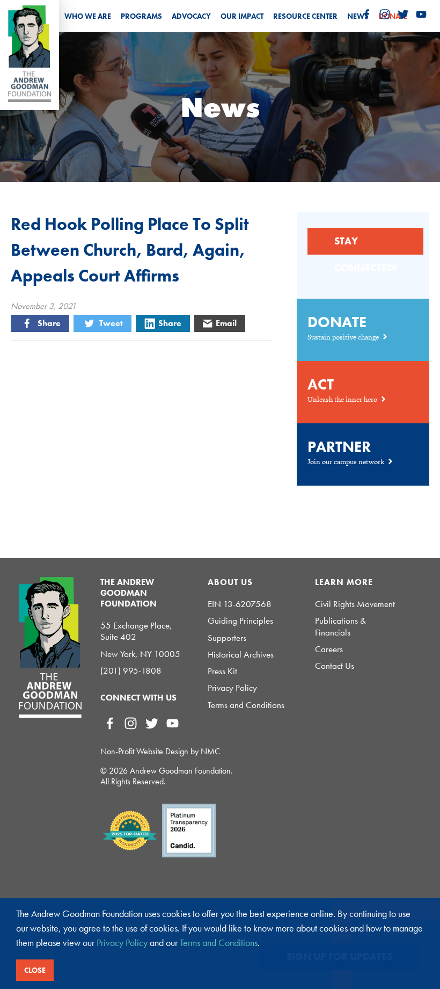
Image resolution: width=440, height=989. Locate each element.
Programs (141, 16)
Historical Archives (241, 654)
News (358, 16)
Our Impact (242, 16)
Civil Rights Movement (355, 604)
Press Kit (222, 671)
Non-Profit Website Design (144, 751)
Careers (329, 649)
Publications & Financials (340, 626)
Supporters (227, 638)
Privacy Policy (232, 688)
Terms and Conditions (246, 705)
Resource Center (305, 16)
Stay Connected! (365, 244)
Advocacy (191, 16)
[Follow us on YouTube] (421, 14)
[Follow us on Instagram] (385, 14)
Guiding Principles (240, 620)
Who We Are (87, 16)
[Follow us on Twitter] (403, 14)
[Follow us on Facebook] (366, 14)
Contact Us (334, 666)
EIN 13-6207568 (240, 604)
